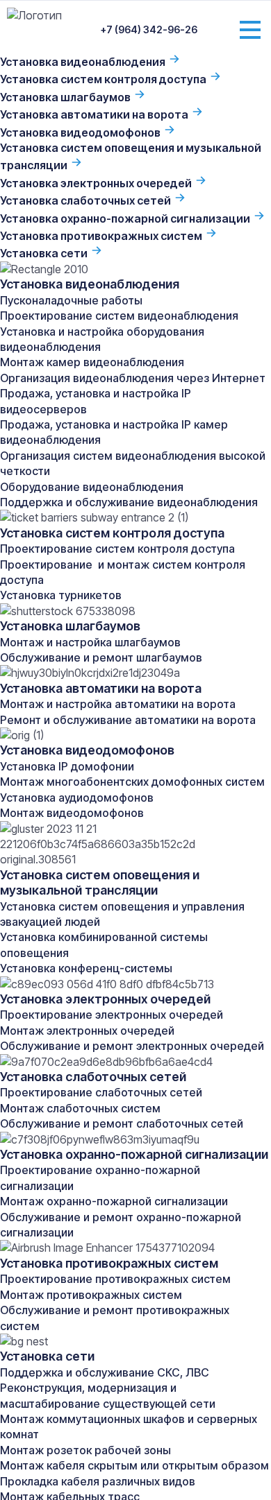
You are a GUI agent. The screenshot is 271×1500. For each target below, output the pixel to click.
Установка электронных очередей (97, 183)
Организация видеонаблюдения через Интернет (132, 378)
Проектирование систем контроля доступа (117, 548)
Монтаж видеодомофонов (72, 813)
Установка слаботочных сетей (86, 200)
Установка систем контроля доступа (104, 79)
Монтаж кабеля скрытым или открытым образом (134, 1465)
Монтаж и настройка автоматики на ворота (118, 704)
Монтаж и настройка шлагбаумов (90, 642)
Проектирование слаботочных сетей (101, 1092)
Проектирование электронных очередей (111, 1014)
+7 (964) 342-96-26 (149, 29)
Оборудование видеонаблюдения (91, 487)
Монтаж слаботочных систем (80, 1108)
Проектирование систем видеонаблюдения (119, 315)
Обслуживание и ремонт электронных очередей (132, 1046)
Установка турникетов (61, 595)
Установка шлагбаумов (66, 97)
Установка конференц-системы (86, 968)
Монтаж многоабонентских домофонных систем (132, 781)
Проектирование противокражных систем (115, 1279)
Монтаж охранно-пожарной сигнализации (114, 1201)
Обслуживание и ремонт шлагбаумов (101, 657)
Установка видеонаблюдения (83, 62)
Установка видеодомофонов (81, 132)
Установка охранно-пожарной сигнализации (126, 218)
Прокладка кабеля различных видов (97, 1481)
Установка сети (45, 253)
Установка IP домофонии (67, 766)
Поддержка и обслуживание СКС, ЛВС (104, 1372)
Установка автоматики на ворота (95, 114)
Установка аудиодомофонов (77, 797)
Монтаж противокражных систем (91, 1295)
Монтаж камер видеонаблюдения (92, 362)
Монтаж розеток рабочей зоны (85, 1450)
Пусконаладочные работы (71, 300)
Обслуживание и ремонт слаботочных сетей (121, 1123)
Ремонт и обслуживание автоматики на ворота (128, 720)
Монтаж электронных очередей (87, 1030)
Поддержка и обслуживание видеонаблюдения (129, 502)
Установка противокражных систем (102, 236)
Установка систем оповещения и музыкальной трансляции (99, 882)
